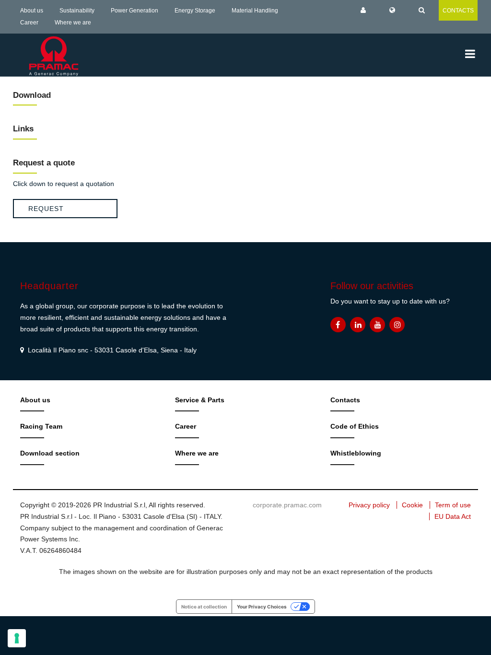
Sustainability (76, 10)
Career (29, 22)
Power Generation (134, 10)
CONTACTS (458, 10)
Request (46, 208)
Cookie (412, 505)
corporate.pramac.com (287, 505)
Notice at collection (204, 606)
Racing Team (41, 426)
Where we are (73, 22)
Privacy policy (369, 505)
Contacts (345, 400)
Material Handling (255, 10)
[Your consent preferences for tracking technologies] (17, 638)
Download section (50, 453)
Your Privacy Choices (262, 606)
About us (31, 10)
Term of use (453, 505)
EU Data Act (452, 516)
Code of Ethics (354, 426)
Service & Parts (199, 400)
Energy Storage (195, 10)
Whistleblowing (355, 453)
